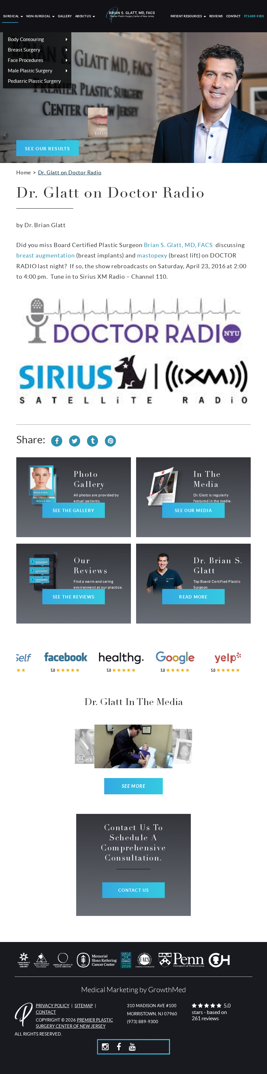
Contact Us (133, 890)
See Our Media (193, 510)
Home (23, 172)
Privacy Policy (52, 1005)
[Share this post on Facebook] (56, 440)
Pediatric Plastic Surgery (34, 81)
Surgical (11, 16)
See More (134, 786)
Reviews (216, 16)
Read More (193, 597)
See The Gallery (73, 510)
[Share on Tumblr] (92, 440)
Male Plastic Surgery (30, 70)
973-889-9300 (254, 16)
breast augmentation (45, 255)
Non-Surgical (38, 16)
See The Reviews (73, 597)
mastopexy (152, 255)
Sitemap (84, 1005)
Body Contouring (26, 39)
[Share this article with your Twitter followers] (74, 440)
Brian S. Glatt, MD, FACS (178, 245)
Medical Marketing (109, 990)
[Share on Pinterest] (110, 440)
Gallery (65, 16)
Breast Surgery (24, 49)
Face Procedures (25, 60)
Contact (233, 16)
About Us (83, 16)
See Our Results (47, 148)
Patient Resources (187, 16)
